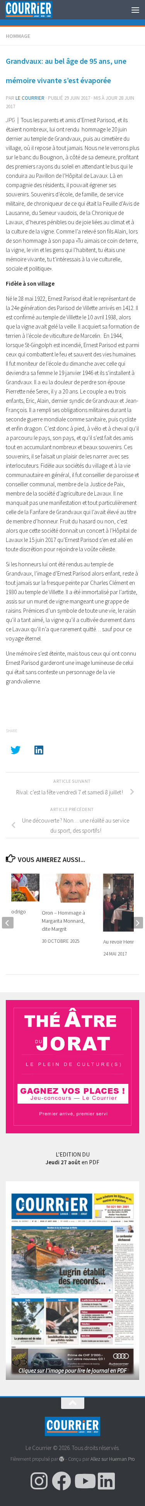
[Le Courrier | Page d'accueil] (36, 10)
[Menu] (135, 9)
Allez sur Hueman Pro (112, 1459)
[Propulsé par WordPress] (61, 1459)
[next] (137, 922)
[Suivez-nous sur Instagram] (39, 1481)
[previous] (8, 922)
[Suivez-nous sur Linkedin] (106, 1481)
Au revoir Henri (119, 941)
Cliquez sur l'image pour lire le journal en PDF (72, 1370)
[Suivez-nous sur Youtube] (84, 1481)
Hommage (18, 35)
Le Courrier (29, 98)
